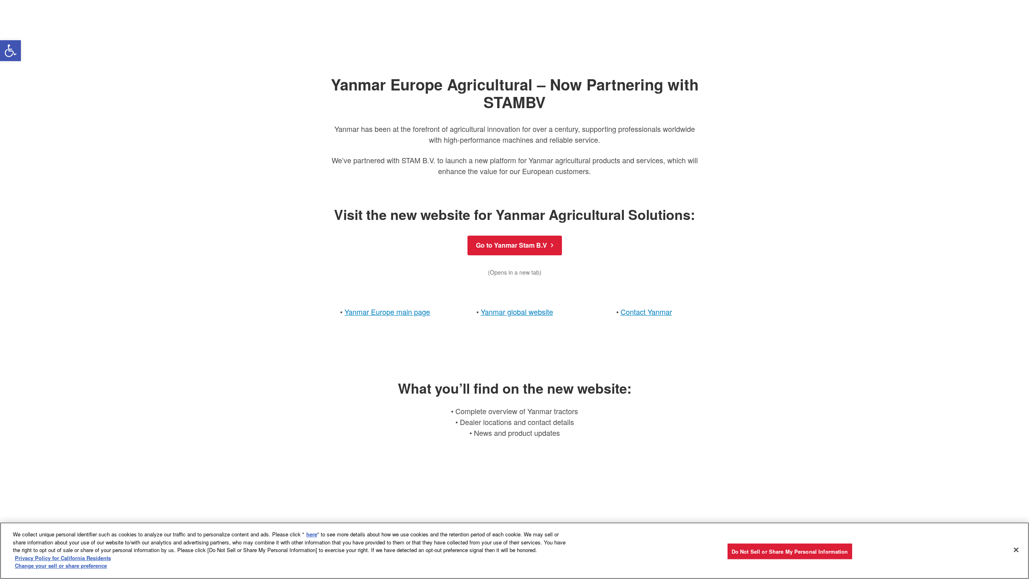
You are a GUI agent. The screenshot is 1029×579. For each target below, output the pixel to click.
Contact (634, 311)
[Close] (1016, 549)
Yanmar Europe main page (387, 311)
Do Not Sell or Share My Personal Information (790, 551)
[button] (10, 50)
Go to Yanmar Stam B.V (511, 245)
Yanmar (660, 311)
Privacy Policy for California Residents (63, 558)
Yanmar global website (517, 311)
